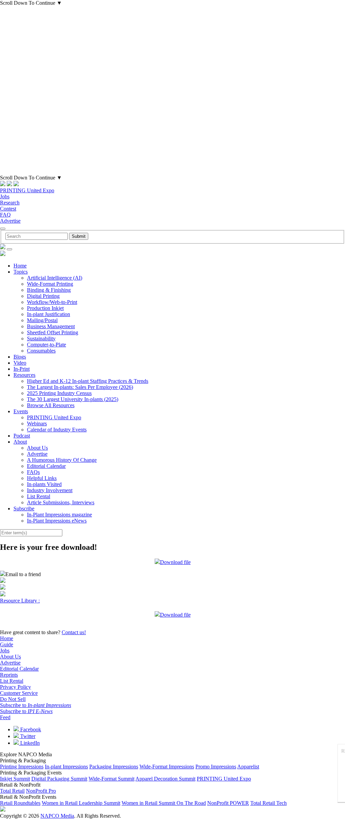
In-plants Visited (44, 484)
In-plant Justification (48, 314)
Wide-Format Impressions (166, 766)
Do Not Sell (13, 699)
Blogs (19, 357)
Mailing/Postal (42, 320)
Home (20, 266)
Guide (6, 644)
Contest (8, 208)
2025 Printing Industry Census (59, 393)
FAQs (33, 472)
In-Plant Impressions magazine (59, 514)
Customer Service (19, 693)
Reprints (9, 675)
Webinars (37, 423)
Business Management (51, 326)
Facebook (30, 729)
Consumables (41, 351)
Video (19, 363)
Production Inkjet (45, 308)
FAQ (5, 215)
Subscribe (23, 508)
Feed (5, 717)
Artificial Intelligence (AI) (54, 278)
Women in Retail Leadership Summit (81, 803)
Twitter (27, 736)
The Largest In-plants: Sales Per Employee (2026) (80, 387)
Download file (175, 562)
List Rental (38, 496)
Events (20, 411)
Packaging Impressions (113, 766)
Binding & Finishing (49, 290)
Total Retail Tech (268, 803)
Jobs (4, 196)
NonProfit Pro (41, 791)
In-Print (21, 369)
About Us (37, 448)
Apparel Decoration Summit (165, 779)
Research (10, 202)
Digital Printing (43, 296)
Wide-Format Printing (50, 284)
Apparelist (248, 766)
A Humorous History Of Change (62, 460)
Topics (20, 272)
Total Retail (12, 791)
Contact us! (74, 632)
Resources (24, 375)
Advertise (10, 221)
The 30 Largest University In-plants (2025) (72, 399)
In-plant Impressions (66, 766)
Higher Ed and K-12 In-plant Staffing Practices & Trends (87, 381)
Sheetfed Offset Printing (52, 332)
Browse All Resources (50, 405)
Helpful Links (42, 478)
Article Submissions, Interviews (60, 502)
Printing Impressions (21, 766)
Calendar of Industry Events (57, 429)
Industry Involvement (49, 490)
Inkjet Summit (15, 779)
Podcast (21, 436)
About (20, 442)
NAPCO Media (57, 816)
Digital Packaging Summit (59, 779)
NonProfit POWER (228, 803)
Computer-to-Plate (46, 344)
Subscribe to (35, 705)
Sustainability (41, 338)
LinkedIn (29, 743)
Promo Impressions (215, 766)
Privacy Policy (15, 687)
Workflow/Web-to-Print (52, 302)
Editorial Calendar (46, 466)
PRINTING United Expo (27, 190)
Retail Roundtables (20, 803)
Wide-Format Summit (111, 779)
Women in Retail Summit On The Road (164, 803)
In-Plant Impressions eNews (57, 521)
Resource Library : (20, 600)
